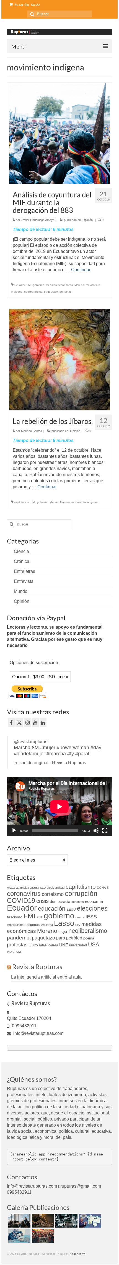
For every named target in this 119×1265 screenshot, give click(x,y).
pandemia (19, 938)
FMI (29, 284)
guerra (80, 917)
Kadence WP (78, 1253)
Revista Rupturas (37, 966)
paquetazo (51, 291)
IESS (91, 916)
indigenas (32, 925)
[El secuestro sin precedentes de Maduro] (89, 1221)
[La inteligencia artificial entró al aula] (18, 1221)
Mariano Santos (31, 431)
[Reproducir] (14, 830)
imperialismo (15, 924)
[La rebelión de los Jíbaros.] (59, 359)
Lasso (64, 923)
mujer (62, 931)
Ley (77, 924)
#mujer (47, 747)
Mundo (20, 591)
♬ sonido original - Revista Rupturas (50, 762)
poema (88, 938)
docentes (77, 901)
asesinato (38, 887)
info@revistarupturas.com (37, 1033)
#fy (70, 753)
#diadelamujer (29, 753)
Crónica (21, 561)
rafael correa (48, 945)
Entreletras (24, 571)
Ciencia (21, 551)
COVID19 (21, 900)
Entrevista (23, 581)
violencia (14, 951)
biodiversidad (55, 887)
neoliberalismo (33, 291)
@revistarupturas (30, 741)
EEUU (71, 909)
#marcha (56, 753)
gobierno (38, 284)
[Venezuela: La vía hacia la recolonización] (18, 1236)
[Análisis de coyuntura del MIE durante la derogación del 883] (59, 133)
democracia (60, 901)
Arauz (11, 887)
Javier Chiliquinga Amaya (38, 220)
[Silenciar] (96, 830)
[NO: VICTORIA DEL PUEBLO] (42, 1236)
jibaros (54, 502)
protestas (65, 291)
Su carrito (27, 4)
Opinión (87, 220)
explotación (21, 502)
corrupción (81, 893)
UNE (63, 945)
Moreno (79, 284)
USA (93, 944)
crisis (42, 901)
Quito (33, 945)
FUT (40, 917)
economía (94, 901)
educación (51, 908)
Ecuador (19, 284)
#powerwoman (73, 747)
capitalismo (81, 886)
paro (60, 938)
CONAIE (102, 887)
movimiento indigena (84, 502)
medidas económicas (59, 284)
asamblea (22, 887)
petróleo (74, 938)
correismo (53, 894)
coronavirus (24, 893)
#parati (82, 753)
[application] (59, 806)
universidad (78, 945)
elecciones (92, 908)
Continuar (80, 269)
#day (95, 747)
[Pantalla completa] (105, 830)
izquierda (47, 924)
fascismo (14, 917)
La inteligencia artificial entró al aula (46, 977)
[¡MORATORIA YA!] (42, 1221)
